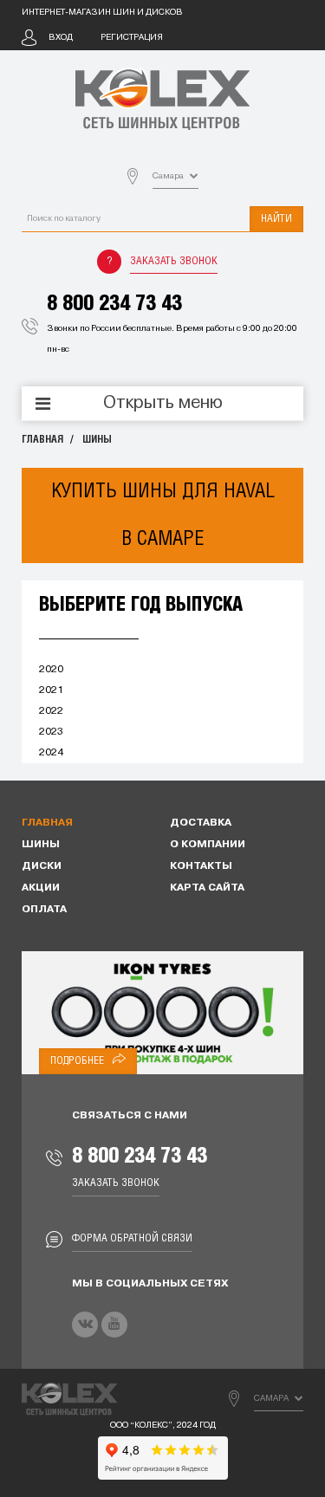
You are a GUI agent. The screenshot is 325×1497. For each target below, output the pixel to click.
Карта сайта (207, 888)
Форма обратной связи (132, 1238)
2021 (51, 690)
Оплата (44, 909)
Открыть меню (163, 404)
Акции (41, 888)
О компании (207, 844)
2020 (51, 669)
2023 (51, 732)
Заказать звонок (174, 261)
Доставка (200, 823)
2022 (51, 711)
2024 (51, 752)
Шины (97, 439)
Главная (42, 439)
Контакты (201, 866)
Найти (276, 219)
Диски (42, 866)
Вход (61, 38)
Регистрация (132, 38)
